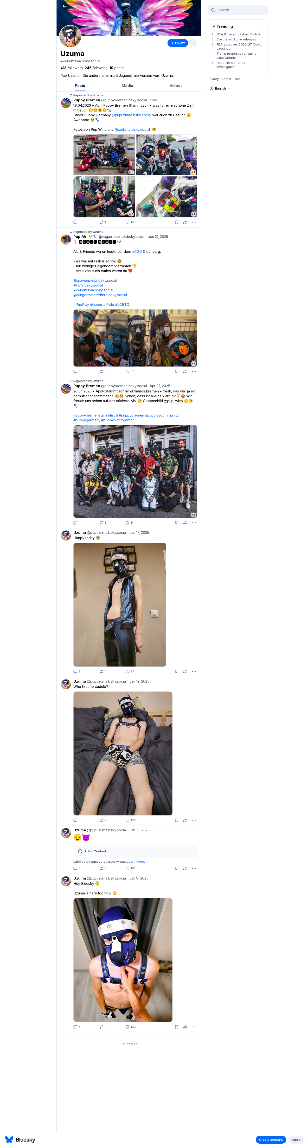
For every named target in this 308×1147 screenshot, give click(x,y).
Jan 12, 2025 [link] (138, 681)
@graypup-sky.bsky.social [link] (95, 280)
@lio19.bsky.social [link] (88, 285)
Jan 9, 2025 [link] (138, 878)
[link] (71, 67)
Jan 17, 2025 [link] (138, 532)
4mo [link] (152, 100)
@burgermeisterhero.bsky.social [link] (100, 295)
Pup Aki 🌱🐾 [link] (85, 237)
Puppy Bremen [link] (86, 100)
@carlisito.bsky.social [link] (132, 129)
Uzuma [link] (79, 532)
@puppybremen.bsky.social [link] (123, 100)
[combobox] (240, 10)
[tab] (80, 85)
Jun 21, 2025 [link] (157, 237)
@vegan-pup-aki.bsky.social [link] (121, 237)
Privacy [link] (213, 79)
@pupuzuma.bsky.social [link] (131, 115)
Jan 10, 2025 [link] (139, 830)
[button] (64, 6)
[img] (129, 18)
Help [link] (237, 79)
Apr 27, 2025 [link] (159, 386)
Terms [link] (226, 79)
